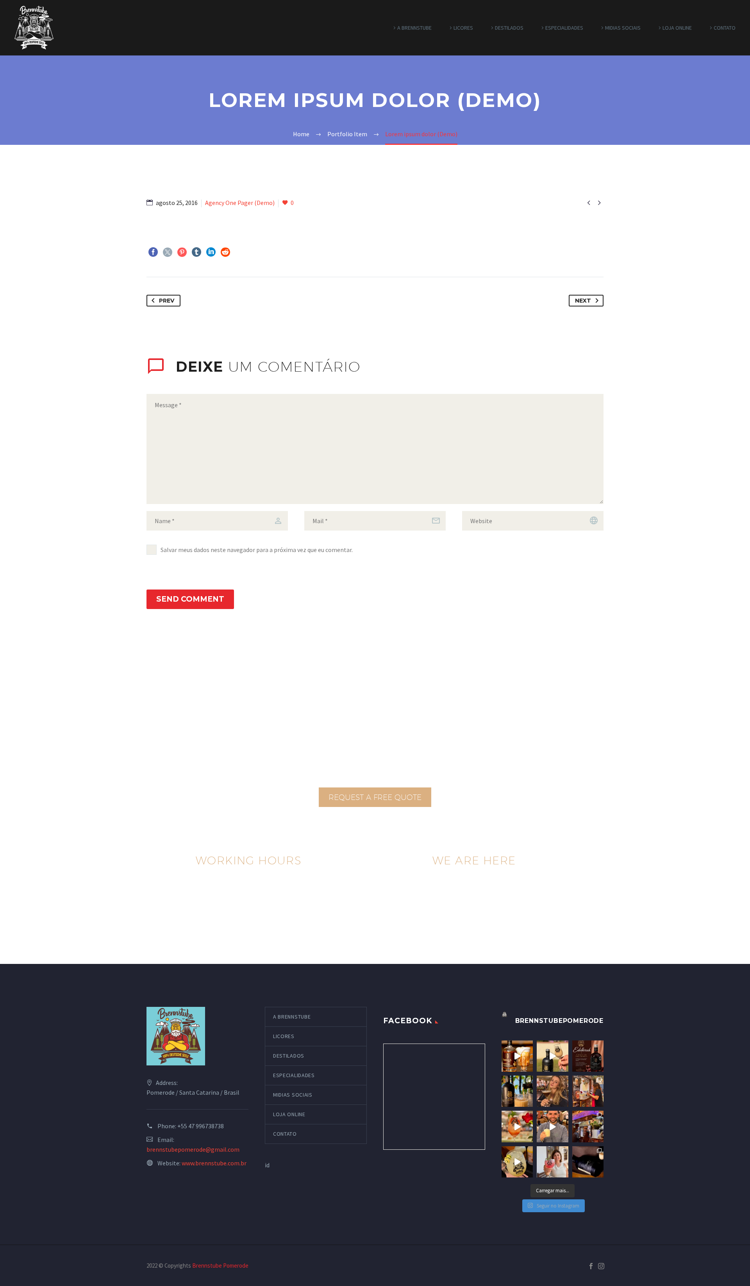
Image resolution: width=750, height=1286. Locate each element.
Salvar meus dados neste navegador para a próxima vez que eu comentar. (257, 550)
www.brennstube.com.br (214, 1163)
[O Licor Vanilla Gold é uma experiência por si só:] (517, 1056)
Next (583, 300)
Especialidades (564, 27)
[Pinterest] (182, 252)
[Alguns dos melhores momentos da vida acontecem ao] (552, 1161)
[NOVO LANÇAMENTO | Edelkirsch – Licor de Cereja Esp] (588, 1056)
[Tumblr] (196, 252)
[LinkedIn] (211, 252)
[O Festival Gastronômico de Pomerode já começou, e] (552, 1126)
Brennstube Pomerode (220, 1265)
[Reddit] (225, 252)
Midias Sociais (623, 27)
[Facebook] (153, 252)
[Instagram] (601, 1266)
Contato (725, 27)
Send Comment (190, 599)
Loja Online (677, 27)
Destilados (509, 27)
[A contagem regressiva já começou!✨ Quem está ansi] (588, 1126)
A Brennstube (414, 27)
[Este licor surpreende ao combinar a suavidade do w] (517, 1091)
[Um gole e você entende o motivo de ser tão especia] (517, 1161)
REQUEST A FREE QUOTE (375, 797)
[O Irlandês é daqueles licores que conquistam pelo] (552, 1056)
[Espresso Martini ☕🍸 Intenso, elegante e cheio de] (552, 1091)
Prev (166, 300)
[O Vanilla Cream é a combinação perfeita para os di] (588, 1161)
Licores (463, 27)
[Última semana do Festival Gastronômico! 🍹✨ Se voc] (588, 1091)
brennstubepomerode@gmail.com (192, 1149)
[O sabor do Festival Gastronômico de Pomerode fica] (517, 1126)
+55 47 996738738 (200, 1126)
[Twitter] (167, 252)
